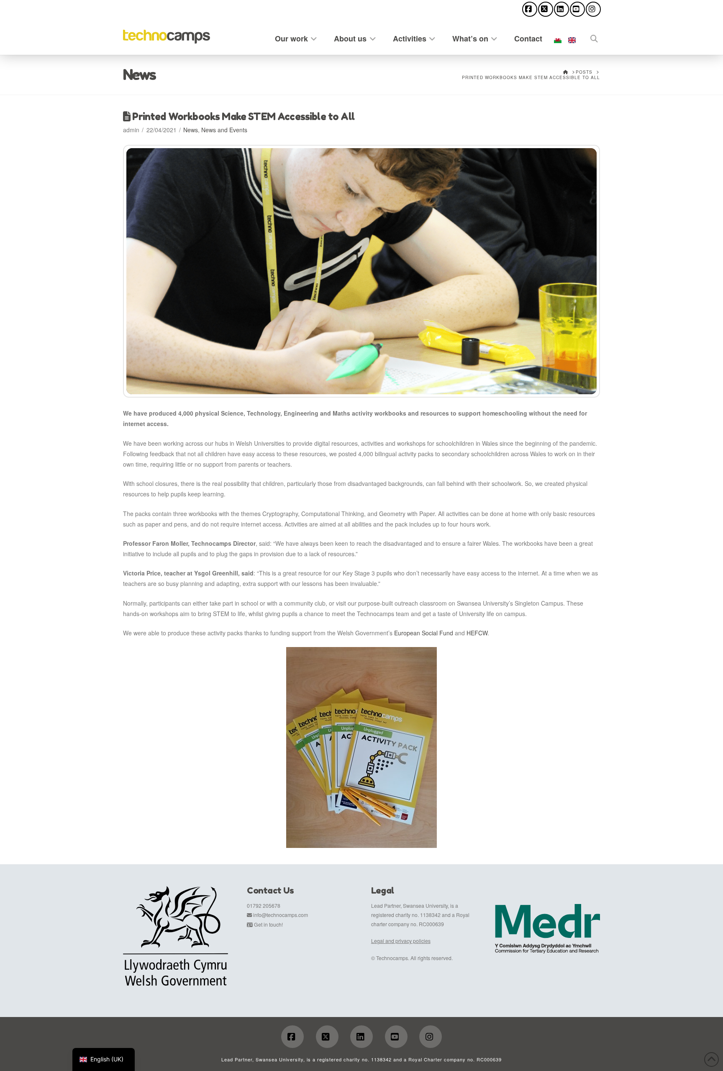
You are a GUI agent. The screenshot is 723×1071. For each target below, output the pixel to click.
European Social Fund (423, 633)
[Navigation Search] (589, 37)
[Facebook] (529, 9)
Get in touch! (268, 924)
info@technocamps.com (280, 914)
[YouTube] (577, 9)
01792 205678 (263, 905)
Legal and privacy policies (401, 940)
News (190, 130)
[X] (545, 9)
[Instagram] (593, 9)
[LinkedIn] (561, 9)
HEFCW (477, 633)
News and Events (224, 130)
